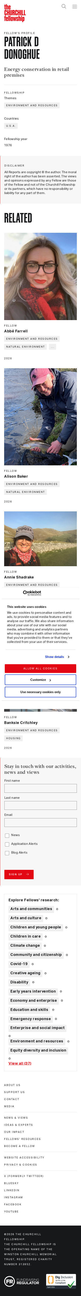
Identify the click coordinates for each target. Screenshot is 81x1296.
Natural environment (25, 347)
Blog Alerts (19, 852)
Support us (14, 1092)
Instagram (13, 1197)
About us (12, 1085)
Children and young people (35, 927)
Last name (12, 797)
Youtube (11, 1211)
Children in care (25, 936)
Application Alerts (24, 843)
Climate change (25, 946)
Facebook (13, 1204)
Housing (13, 738)
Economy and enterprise (33, 1001)
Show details (54, 657)
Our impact (14, 1132)
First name (12, 780)
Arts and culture (25, 918)
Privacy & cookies (20, 1164)
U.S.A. (11, 126)
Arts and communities (31, 909)
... (53, 347)
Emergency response (30, 1019)
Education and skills (29, 1010)
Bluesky (11, 1183)
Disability (19, 982)
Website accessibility (24, 1157)
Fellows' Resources (22, 1139)
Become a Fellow (19, 1146)
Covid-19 (19, 964)
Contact (12, 1099)
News (15, 835)
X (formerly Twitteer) (24, 1176)
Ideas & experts (18, 1125)
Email (8, 814)
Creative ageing (25, 973)
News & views (16, 1118)
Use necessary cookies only (40, 692)
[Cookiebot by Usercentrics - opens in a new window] (23, 593)
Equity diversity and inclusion (38, 1050)
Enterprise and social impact (37, 1028)
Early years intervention (33, 991)
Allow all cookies (40, 668)
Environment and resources (32, 105)
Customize (38, 679)
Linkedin (11, 1190)
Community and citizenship (36, 955)
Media (9, 1106)
